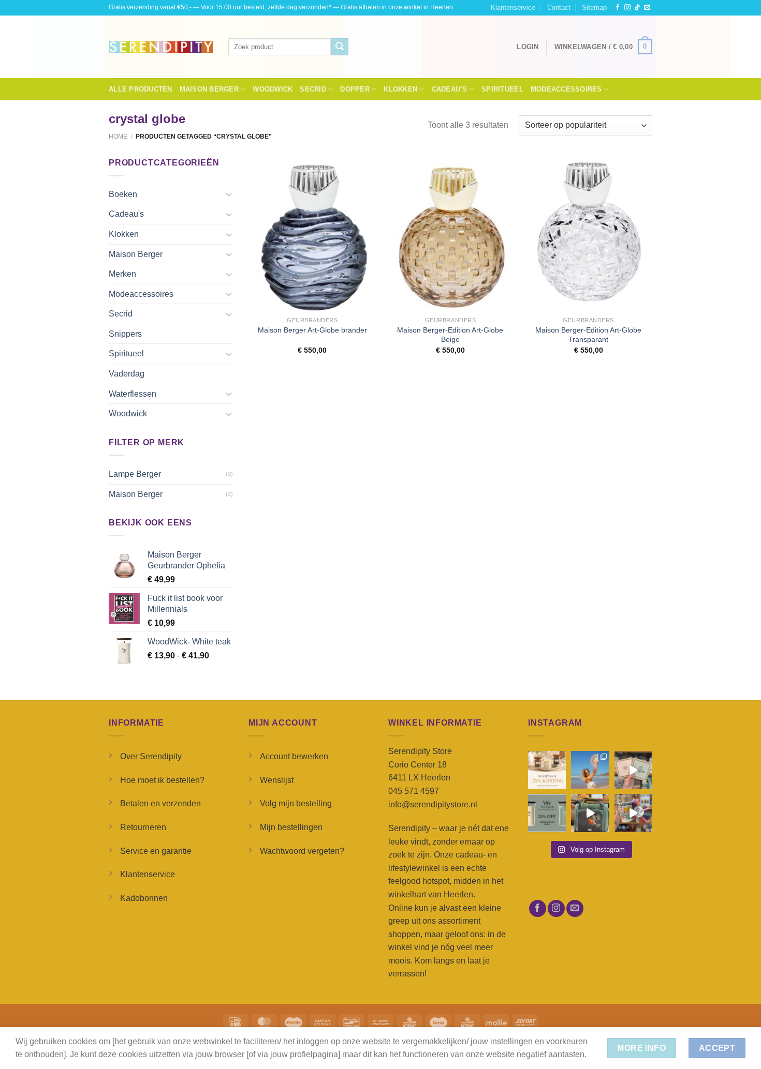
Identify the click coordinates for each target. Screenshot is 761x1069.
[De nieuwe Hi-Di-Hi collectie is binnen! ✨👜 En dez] (590, 813)
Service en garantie (156, 851)
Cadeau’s (449, 89)
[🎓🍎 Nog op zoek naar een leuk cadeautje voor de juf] (633, 770)
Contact (558, 7)
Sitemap (594, 7)
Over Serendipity (151, 756)
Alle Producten (140, 89)
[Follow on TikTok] (637, 7)
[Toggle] (229, 194)
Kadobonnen (144, 898)
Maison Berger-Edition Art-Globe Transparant (588, 335)
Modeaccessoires (566, 89)
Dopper (355, 89)
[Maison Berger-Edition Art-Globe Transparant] (588, 233)
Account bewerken (294, 756)
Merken (122, 273)
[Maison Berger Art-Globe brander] (312, 233)
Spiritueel (502, 89)
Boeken (123, 194)
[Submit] (339, 47)
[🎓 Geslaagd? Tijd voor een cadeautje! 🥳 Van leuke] (633, 813)
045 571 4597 (413, 791)
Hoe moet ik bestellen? (162, 780)
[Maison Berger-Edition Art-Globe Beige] (450, 233)
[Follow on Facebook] (617, 7)
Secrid (313, 89)
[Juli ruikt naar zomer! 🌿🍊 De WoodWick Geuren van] (547, 813)
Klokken (400, 89)
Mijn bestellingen (291, 827)
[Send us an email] (647, 7)
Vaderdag (126, 373)
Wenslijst (277, 780)
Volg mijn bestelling (296, 803)
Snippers (125, 333)
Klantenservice (513, 7)
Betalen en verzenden (160, 803)
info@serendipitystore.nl (432, 804)
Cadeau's (126, 213)
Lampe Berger (135, 474)
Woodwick (272, 89)
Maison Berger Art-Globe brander (312, 330)
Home (118, 136)
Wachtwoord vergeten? (302, 851)
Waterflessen (132, 393)
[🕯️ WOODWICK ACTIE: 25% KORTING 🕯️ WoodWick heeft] (547, 770)
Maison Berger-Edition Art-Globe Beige (450, 335)
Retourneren (143, 827)
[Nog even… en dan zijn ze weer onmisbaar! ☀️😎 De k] (590, 770)
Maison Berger (209, 89)
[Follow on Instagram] (627, 7)
